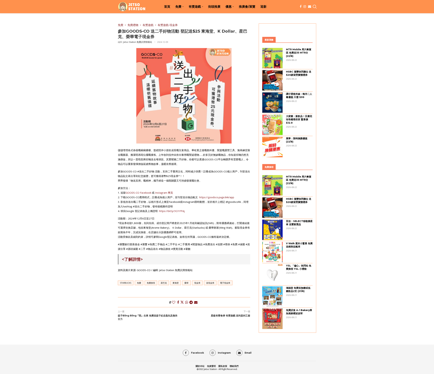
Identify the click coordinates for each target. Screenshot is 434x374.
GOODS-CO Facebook (138, 192)
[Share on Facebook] (178, 302)
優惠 (228, 6)
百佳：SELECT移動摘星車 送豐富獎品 (299, 223)
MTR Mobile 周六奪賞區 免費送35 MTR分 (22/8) (298, 53)
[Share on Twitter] (182, 302)
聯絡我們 (234, 366)
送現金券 (210, 282)
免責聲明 (211, 366)
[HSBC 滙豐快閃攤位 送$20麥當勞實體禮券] (272, 80)
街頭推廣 (214, 6)
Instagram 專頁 (164, 192)
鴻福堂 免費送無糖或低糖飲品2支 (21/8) (298, 289)
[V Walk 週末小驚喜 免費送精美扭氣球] (272, 252)
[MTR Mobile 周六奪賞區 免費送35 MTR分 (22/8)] (272, 58)
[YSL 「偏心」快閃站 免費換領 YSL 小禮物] (272, 274)
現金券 (197, 282)
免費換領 (151, 282)
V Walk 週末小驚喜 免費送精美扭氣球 (299, 245)
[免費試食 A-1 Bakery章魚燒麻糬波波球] (272, 319)
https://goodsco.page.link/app (216, 197)
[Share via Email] (196, 302)
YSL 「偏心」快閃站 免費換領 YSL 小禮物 (298, 267)
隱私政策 (222, 366)
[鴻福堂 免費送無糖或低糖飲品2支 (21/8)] (272, 296)
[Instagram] (304, 6)
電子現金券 (225, 282)
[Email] (309, 6)
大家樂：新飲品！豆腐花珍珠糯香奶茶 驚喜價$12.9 (299, 119)
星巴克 (164, 282)
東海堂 (176, 282)
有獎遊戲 (195, 6)
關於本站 (200, 366)
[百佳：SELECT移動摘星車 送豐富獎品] (272, 230)
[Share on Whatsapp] (186, 302)
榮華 (186, 282)
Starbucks (125, 282)
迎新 (263, 6)
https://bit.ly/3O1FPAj (172, 211)
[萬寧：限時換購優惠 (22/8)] (272, 147)
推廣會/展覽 (247, 6)
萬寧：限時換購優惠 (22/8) (296, 140)
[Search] (314, 7)
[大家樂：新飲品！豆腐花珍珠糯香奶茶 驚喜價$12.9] (272, 125)
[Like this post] (173, 302)
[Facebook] (301, 6)
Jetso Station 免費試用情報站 (137, 41)
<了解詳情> (132, 259)
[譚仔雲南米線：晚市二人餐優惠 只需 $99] (272, 102)
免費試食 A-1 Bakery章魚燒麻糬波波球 (299, 312)
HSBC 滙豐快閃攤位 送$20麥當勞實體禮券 (298, 73)
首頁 (167, 6)
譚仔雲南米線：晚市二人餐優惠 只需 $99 (299, 95)
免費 (178, 6)
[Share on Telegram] (191, 302)
